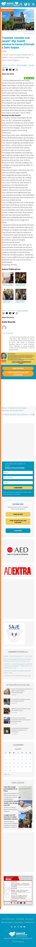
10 (14, 760)
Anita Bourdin (22, 65)
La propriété (20, 919)
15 (6, 763)
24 (14, 767)
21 (30, 763)
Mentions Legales (7, 922)
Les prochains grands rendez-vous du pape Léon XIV (11, 803)
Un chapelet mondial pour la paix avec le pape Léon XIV (20, 700)
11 (18, 760)
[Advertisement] (18, 393)
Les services (29, 919)
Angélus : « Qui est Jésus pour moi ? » (14, 656)
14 (30, 760)
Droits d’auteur (18, 922)
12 (22, 760)
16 (10, 763)
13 (26, 760)
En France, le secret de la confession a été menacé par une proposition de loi (21, 719)
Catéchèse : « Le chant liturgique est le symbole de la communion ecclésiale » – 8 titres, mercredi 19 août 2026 (18, 666)
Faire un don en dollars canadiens (18, 373)
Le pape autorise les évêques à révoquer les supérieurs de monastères (20, 730)
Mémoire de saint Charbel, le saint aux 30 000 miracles (21, 709)
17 (14, 763)
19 (22, 763)
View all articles (7, 333)
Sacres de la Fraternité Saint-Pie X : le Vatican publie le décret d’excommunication (21, 690)
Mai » (9, 774)
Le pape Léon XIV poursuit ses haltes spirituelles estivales (11, 817)
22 (6, 767)
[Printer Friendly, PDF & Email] (29, 78)
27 (26, 767)
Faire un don (18, 368)
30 (10, 770)
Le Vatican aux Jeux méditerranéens (14, 675)
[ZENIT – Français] (10, 4)
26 (22, 767)
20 (26, 763)
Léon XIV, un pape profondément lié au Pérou (10, 789)
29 (6, 770)
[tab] (11, 878)
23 (10, 767)
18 (18, 763)
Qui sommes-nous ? (8, 919)
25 (18, 767)
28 (30, 767)
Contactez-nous (29, 922)
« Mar (5, 774)
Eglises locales (7, 10)
